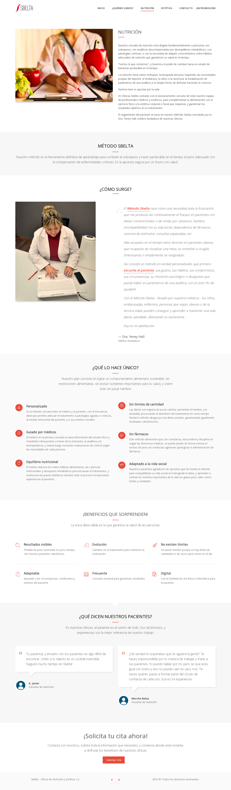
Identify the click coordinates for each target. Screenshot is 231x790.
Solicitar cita (113, 760)
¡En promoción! (206, 8)
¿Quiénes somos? (123, 8)
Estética (166, 8)
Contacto (186, 8)
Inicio (101, 8)
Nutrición (147, 8)
